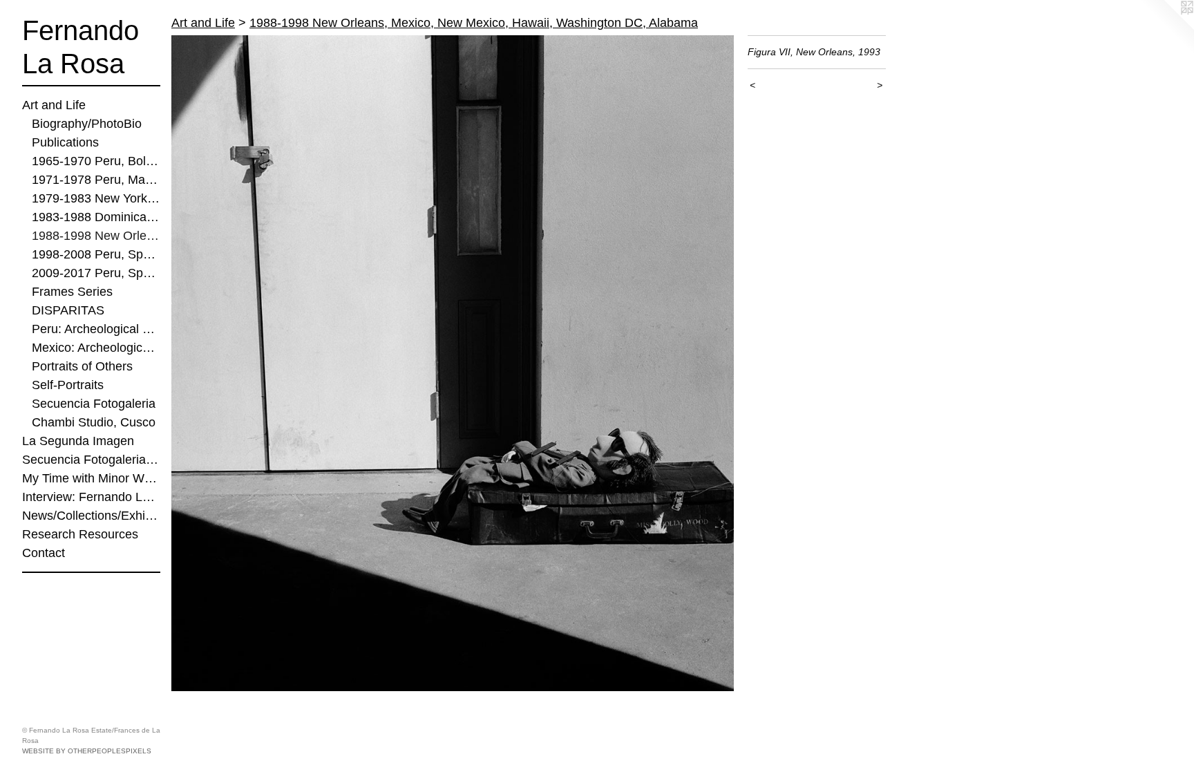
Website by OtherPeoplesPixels (86, 751)
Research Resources (80, 534)
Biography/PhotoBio (87, 124)
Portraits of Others (82, 366)
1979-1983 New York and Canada (96, 198)
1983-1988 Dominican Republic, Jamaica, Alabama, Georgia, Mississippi (96, 217)
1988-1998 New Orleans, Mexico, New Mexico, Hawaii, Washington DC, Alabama (96, 236)
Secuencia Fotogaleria (93, 404)
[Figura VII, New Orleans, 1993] (452, 363)
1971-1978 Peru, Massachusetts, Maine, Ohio (96, 180)
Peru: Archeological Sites (96, 329)
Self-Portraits (68, 385)
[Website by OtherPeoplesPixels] (1166, 27)
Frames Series (72, 292)
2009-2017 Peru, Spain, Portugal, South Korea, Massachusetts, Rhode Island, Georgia (96, 273)
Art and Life (54, 105)
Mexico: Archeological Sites (96, 348)
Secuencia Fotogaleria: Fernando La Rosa (91, 460)
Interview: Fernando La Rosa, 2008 (91, 497)
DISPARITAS (68, 310)
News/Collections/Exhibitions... (91, 515)
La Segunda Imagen (78, 441)
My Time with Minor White (91, 478)
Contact (43, 553)
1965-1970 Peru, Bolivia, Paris (96, 161)
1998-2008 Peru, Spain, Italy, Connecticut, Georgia (96, 254)
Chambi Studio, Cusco (93, 422)
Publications (65, 142)
